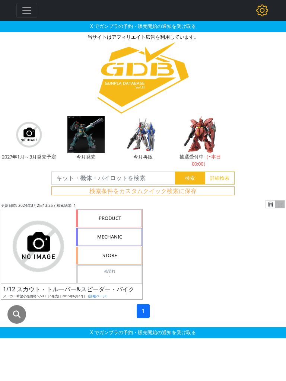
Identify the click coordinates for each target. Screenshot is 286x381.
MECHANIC (109, 236)
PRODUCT (110, 218)
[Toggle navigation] (26, 10)
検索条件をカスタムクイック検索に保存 (143, 191)
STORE (109, 255)
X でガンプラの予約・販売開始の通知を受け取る (143, 26)
